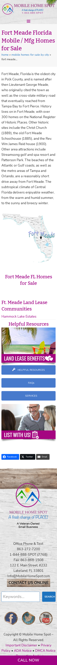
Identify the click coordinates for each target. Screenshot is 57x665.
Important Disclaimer (21, 645)
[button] (28, 21)
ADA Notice (23, 650)
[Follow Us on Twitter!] (28, 626)
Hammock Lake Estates (18, 316)
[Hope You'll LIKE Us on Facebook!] (11, 626)
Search (49, 596)
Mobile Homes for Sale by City (30, 55)
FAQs (30, 383)
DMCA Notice (45, 650)
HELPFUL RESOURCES (31, 370)
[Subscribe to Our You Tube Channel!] (46, 626)
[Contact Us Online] (28, 586)
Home (5, 55)
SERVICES (31, 396)
